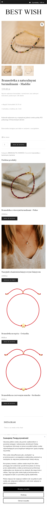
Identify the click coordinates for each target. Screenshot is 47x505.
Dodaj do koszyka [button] (9, 218)
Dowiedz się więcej (10, 280)
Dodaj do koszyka (18, 144)
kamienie (12, 155)
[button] (42, 24)
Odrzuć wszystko (23, 501)
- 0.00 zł (38, 2)
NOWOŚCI (21, 153)
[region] (23, 470)
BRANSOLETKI (12, 153)
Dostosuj (23, 495)
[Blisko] (44, 436)
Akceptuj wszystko (23, 489)
